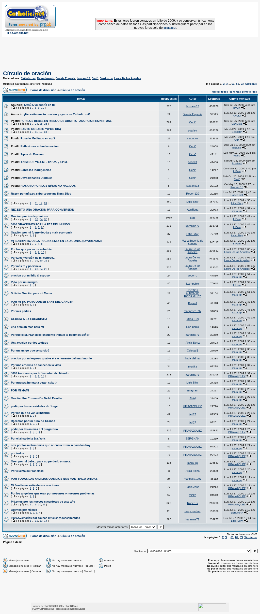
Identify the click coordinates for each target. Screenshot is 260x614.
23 (36, 269)
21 (45, 260)
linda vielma (192, 358)
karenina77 (192, 225)
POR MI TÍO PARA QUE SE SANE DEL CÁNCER (42, 301)
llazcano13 (83, 78)
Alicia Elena (193, 342)
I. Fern (237, 171)
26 (45, 123)
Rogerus (192, 503)
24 (36, 123)
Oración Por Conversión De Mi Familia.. (37, 398)
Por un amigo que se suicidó (30, 350)
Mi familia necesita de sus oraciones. (35, 485)
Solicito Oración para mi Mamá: (32, 293)
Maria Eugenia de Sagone (192, 242)
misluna (236, 147)
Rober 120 (192, 193)
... (12, 200)
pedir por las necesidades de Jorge (34, 406)
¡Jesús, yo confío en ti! (39, 104)
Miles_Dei (193, 318)
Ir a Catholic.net (17, 32)
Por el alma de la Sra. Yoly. (28, 438)
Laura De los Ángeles (127, 78)
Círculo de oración (27, 73)
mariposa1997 (192, 311)
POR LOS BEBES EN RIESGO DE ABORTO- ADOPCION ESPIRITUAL (66, 120)
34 (41, 219)
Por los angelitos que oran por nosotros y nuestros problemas (52, 493)
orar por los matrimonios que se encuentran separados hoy (50, 445)
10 (42, 107)
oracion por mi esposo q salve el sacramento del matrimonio (51, 358)
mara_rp (237, 211)
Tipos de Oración (32, 154)
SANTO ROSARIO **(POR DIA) (41, 128)
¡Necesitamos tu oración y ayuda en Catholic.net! (57, 114)
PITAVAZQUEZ (237, 376)
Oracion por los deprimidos (29, 216)
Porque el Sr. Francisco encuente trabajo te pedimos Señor (50, 334)
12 (40, 131)
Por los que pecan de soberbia (31, 249)
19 (36, 260)
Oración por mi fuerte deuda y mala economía (41, 232)
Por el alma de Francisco (27, 470)
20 (41, 260)
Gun (236, 139)
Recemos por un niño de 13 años (33, 420)
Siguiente (251, 83)
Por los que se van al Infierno (30, 412)
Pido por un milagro (24, 282)
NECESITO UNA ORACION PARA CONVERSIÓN (42, 209)
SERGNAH (192, 438)
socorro (192, 275)
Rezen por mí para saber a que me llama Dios (41, 193)
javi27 (236, 107)
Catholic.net (28, 78)
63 (242, 83)
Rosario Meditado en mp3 (38, 138)
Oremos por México (24, 509)
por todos (17, 453)
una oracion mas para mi (27, 326)
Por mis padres (21, 311)
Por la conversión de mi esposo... (33, 257)
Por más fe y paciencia (26, 266)
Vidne (236, 155)
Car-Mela (237, 123)
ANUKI (237, 115)
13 (45, 131)
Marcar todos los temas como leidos (234, 91)
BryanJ (192, 303)
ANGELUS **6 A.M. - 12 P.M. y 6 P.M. (44, 162)
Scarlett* (237, 131)
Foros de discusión (43, 90)
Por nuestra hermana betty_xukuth (34, 382)
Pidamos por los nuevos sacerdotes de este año (43, 501)
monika (192, 366)
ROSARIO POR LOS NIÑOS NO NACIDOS (48, 185)
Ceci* (95, 78)
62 (237, 83)
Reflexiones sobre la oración (40, 146)
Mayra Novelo (45, 78)
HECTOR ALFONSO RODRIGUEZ (192, 293)
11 (36, 131)
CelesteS (192, 350)
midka (192, 494)
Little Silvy (192, 201)
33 (36, 219)
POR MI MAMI (20, 390)
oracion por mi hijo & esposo (30, 275)
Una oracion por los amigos (29, 342)
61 (233, 83)
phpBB (47, 606)
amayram (192, 390)
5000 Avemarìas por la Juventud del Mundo (40, 373)
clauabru (192, 138)
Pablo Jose (192, 486)
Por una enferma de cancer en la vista (36, 365)
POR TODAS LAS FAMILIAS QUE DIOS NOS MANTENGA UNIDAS (54, 478)
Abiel (193, 398)
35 (45, 219)
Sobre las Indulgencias (36, 169)
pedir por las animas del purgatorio (34, 429)
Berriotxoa (106, 78)
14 (45, 520)
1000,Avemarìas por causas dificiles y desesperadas (45, 517)
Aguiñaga (192, 209)
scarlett (192, 130)
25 (41, 123)
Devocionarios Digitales (36, 177)
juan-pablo (192, 283)
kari (192, 217)
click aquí (170, 27)
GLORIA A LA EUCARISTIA (29, 318)
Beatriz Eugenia (65, 78)
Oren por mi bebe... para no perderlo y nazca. (41, 461)
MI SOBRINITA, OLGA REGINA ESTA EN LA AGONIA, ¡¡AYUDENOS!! (56, 240)
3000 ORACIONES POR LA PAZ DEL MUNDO (40, 224)
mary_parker (193, 511)
